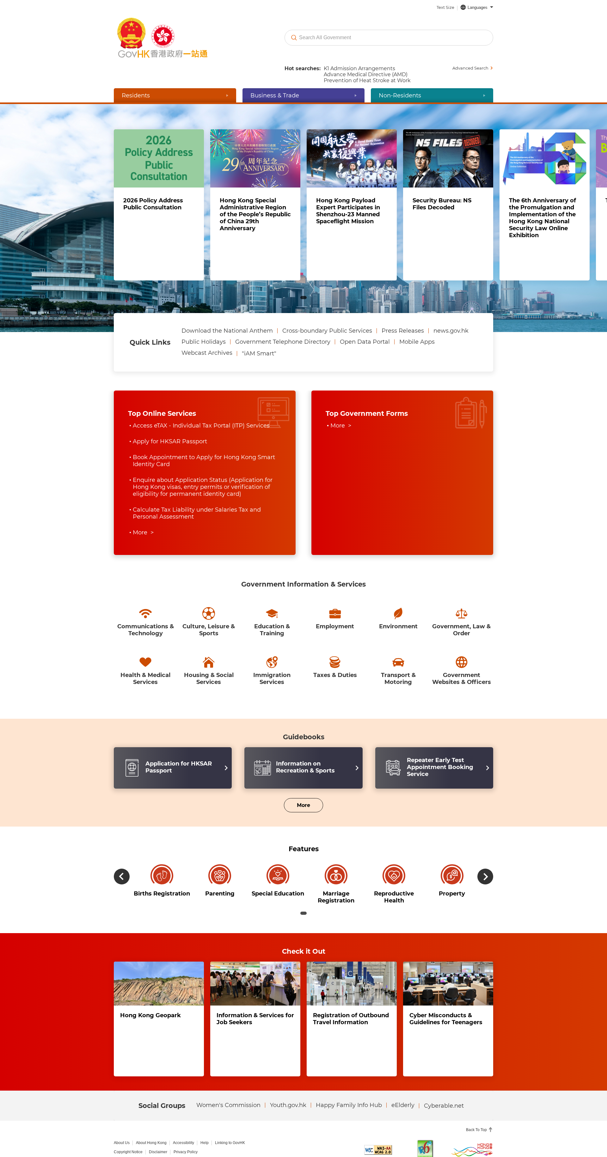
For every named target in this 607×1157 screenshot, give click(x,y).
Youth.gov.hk (288, 1082)
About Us (122, 1119)
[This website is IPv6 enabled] (425, 1127)
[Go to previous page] (38, 203)
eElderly (402, 1082)
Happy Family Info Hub (349, 1082)
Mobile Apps (417, 346)
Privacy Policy (186, 1129)
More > (143, 505)
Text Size (445, 7)
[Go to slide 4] (315, 301)
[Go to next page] (569, 203)
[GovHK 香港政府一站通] (173, 37)
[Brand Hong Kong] (472, 1126)
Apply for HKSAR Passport (170, 439)
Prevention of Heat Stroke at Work (367, 80)
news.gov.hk (451, 335)
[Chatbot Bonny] (581, 1134)
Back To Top (477, 1107)
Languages (477, 7)
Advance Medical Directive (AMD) (366, 74)
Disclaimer (158, 1129)
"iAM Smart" (259, 358)
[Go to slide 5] (327, 301)
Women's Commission (228, 1082)
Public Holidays (203, 346)
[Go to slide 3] (303, 301)
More (297, 776)
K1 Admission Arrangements (359, 68)
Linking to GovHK (230, 1119)
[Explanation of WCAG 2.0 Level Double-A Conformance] (378, 1127)
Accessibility (183, 1119)
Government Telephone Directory (282, 346)
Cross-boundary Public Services (327, 335)
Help (204, 1119)
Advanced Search (470, 68)
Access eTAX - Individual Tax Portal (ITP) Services (201, 430)
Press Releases (403, 335)
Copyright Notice (128, 1129)
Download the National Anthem (227, 335)
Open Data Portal (365, 346)
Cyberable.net (444, 1082)
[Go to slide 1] (279, 301)
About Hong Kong (151, 1119)
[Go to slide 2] (291, 301)
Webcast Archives (206, 357)
